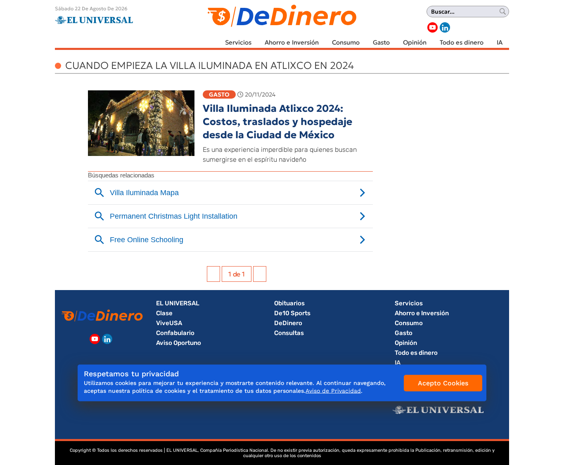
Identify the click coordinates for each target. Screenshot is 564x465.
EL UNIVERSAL (177, 303)
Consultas (289, 333)
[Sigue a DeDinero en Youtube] (432, 27)
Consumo (346, 42)
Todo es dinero (461, 42)
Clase (164, 313)
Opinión (415, 42)
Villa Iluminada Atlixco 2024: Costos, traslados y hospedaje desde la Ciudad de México (277, 121)
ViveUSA (169, 323)
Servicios (238, 42)
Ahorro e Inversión (292, 42)
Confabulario (175, 333)
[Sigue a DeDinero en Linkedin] (445, 27)
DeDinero (288, 323)
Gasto (381, 42)
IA (499, 42)
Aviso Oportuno (178, 343)
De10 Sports (292, 313)
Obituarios (289, 303)
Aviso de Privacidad (333, 390)
